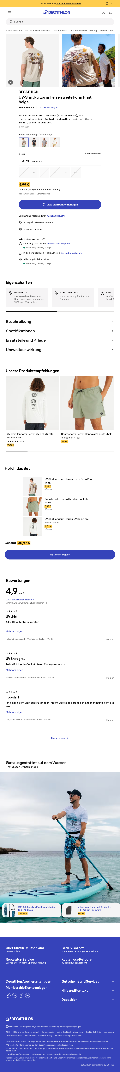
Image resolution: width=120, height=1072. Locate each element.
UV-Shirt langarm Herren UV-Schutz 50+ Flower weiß (30, 436)
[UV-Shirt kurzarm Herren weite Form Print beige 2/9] (88, 60)
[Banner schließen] (111, 3)
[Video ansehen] (10, 82)
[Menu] (9, 12)
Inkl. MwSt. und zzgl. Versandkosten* (35, 194)
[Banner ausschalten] (107, 3)
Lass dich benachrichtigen (62, 204)
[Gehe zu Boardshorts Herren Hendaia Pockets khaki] (32, 506)
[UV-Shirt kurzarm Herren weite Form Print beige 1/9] (32, 60)
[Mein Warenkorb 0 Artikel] (110, 12)
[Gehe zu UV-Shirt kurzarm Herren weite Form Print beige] (32, 486)
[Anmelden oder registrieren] (103, 12)
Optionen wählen (60, 554)
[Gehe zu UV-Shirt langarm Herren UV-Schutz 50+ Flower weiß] (32, 526)
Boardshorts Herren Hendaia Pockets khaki (86, 434)
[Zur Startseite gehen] (56, 12)
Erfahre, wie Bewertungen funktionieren (25, 603)
